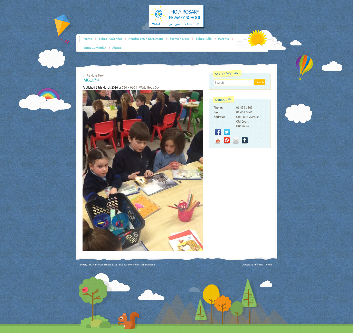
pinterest (227, 140)
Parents (223, 39)
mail (236, 140)
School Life (204, 39)
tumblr (245, 140)
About (116, 48)
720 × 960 (128, 87)
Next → (103, 75)
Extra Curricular (95, 48)
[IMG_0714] (143, 250)
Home (88, 39)
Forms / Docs (179, 39)
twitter (227, 132)
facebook (218, 132)
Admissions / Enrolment (145, 39)
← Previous (90, 75)
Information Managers (143, 264)
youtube (218, 140)
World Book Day (149, 87)
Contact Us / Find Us (252, 264)
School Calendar (110, 39)
